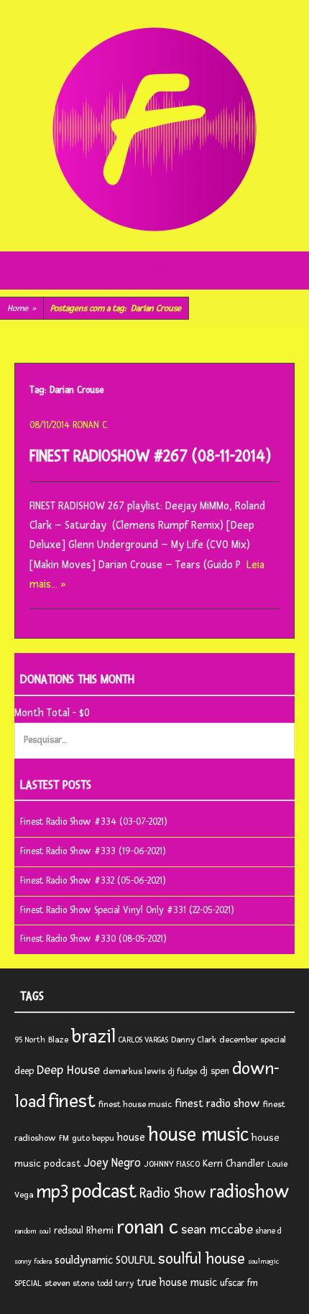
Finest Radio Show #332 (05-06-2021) (93, 881)
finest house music (135, 1104)
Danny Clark (193, 1040)
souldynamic (84, 1260)
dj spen (214, 1071)
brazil (93, 1036)
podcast (104, 1191)
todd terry (115, 1283)
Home (21, 308)
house (131, 1138)
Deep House (68, 1070)
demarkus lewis (134, 1071)
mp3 (52, 1192)
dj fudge (182, 1071)
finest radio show (217, 1104)
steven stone (69, 1283)
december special (252, 1040)
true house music (177, 1283)
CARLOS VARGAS (143, 1040)
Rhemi (100, 1230)
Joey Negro (112, 1163)
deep (24, 1071)
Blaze (58, 1040)
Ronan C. (91, 425)
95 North (29, 1040)
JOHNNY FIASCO (172, 1164)
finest (72, 1101)
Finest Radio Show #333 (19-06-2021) (93, 851)
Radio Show (172, 1193)
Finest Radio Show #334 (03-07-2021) (93, 822)
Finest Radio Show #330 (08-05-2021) (93, 939)
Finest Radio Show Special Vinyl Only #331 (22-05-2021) (127, 910)
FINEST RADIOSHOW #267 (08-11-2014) (150, 456)
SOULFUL (135, 1260)
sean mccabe (217, 1229)
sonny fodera (33, 1261)
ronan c (147, 1227)
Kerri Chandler (233, 1163)
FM (64, 1138)
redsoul (68, 1230)
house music (198, 1135)
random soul (32, 1231)
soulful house (201, 1258)
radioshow (249, 1192)
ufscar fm (239, 1283)
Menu (154, 271)
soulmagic (263, 1261)
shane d (269, 1231)
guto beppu (93, 1138)
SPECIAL (28, 1283)
